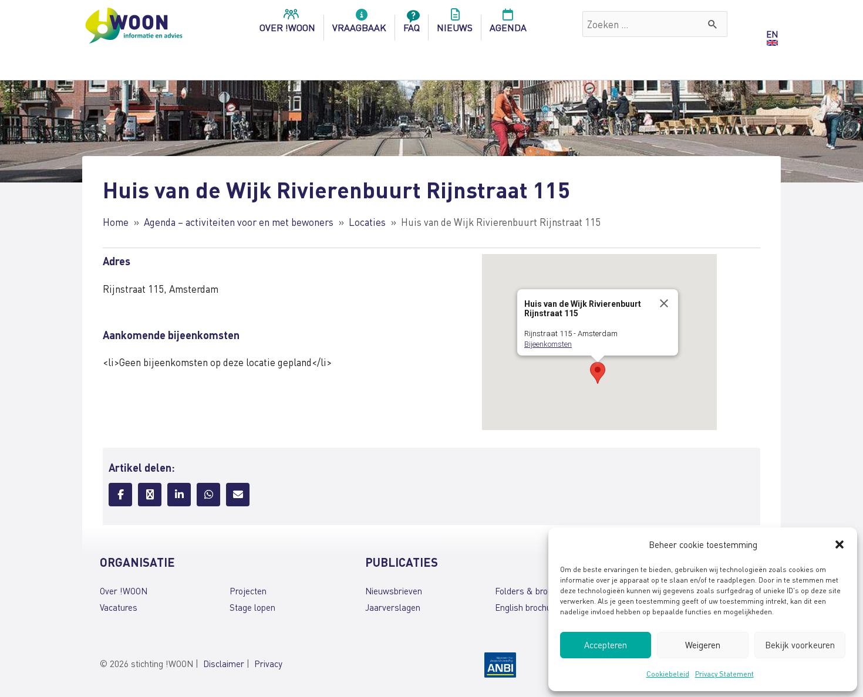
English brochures (529, 607)
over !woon (287, 27)
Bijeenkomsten (548, 344)
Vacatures (118, 607)
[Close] (664, 303)
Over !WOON (123, 591)
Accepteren (605, 645)
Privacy (268, 663)
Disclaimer (223, 663)
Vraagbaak (359, 27)
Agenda (508, 27)
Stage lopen (252, 607)
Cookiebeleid (667, 673)
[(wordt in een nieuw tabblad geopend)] (500, 663)
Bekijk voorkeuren (800, 645)
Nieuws (455, 27)
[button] (839, 544)
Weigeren (702, 645)
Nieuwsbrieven (393, 591)
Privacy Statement (724, 673)
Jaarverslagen (392, 607)
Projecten (248, 591)
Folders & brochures (534, 591)
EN (772, 34)
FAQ (411, 27)
